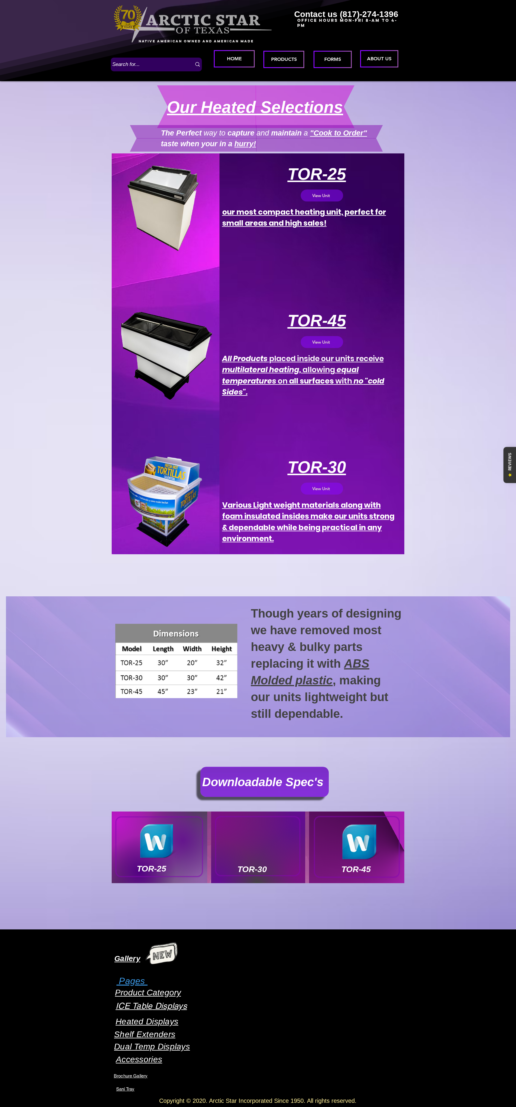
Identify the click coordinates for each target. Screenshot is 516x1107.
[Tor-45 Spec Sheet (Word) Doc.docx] (359, 842)
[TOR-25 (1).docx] (156, 841)
